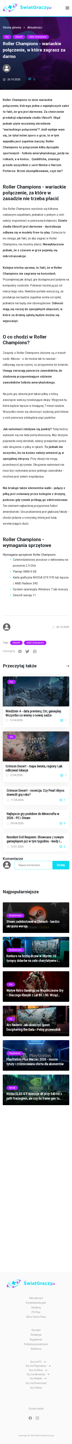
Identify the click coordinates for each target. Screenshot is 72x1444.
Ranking (36, 1307)
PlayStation (14, 1053)
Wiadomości (15, 915)
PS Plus (36, 1312)
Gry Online (36, 1387)
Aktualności (34, 27)
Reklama (36, 1348)
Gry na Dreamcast (36, 1383)
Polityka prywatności (36, 1344)
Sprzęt (12, 1087)
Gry (7, 37)
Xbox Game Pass (36, 1316)
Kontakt (36, 1330)
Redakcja (36, 1334)
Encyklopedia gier (36, 1302)
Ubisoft (19, 37)
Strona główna (12, 27)
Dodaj (61, 865)
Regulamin (36, 1339)
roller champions (37, 37)
